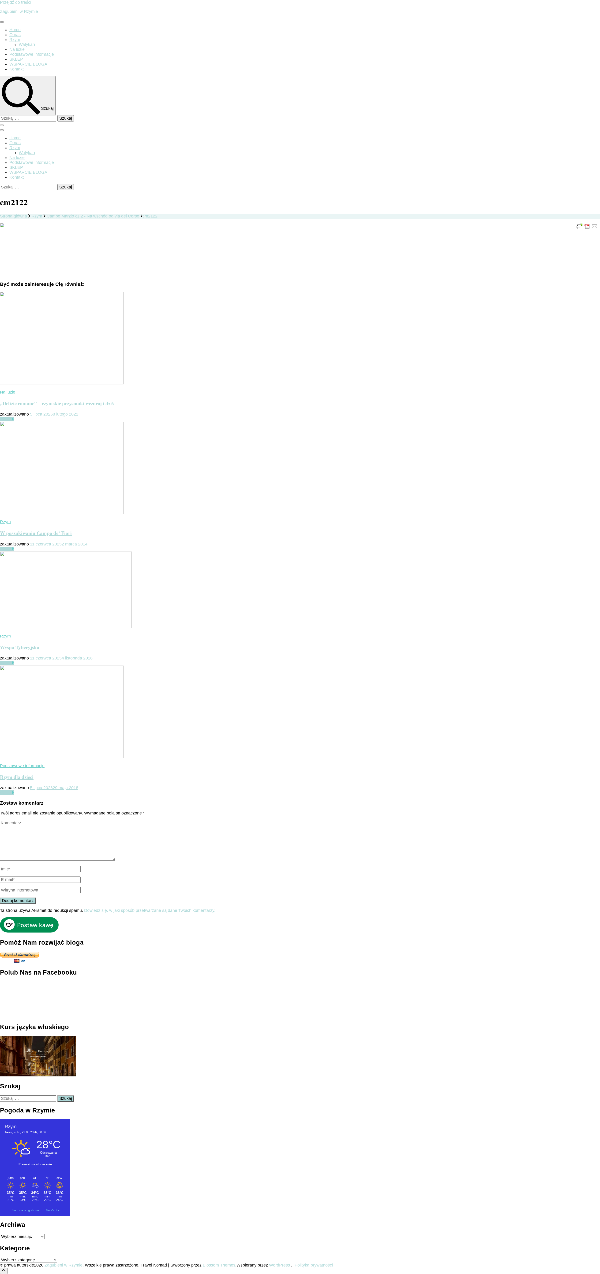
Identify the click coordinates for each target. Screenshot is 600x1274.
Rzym (14, 39)
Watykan (27, 44)
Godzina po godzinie (26, 1210)
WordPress (279, 1265)
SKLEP (16, 59)
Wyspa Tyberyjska (19, 647)
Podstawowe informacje (31, 54)
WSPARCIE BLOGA (28, 64)
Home (15, 29)
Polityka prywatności (314, 1265)
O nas (15, 34)
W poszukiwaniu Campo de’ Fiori (36, 533)
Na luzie (17, 49)
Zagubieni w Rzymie (19, 11)
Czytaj (6, 419)
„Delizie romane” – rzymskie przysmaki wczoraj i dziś (57, 403)
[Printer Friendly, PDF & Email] (587, 226)
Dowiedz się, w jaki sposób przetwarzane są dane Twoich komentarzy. (149, 910)
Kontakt (16, 69)
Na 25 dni (52, 1210)
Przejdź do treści (15, 2)
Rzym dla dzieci (17, 777)
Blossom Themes (219, 1265)
